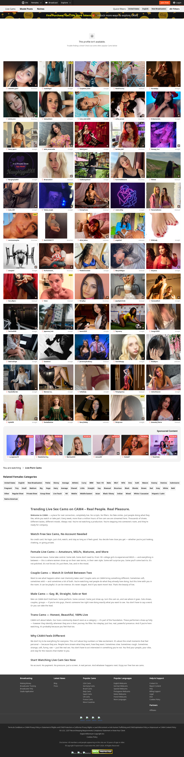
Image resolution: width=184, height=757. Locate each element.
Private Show (32, 493)
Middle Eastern (86, 493)
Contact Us (154, 683)
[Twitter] (94, 719)
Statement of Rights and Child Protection (57, 727)
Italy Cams (87, 691)
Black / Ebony (108, 493)
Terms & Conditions (15, 727)
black (127, 488)
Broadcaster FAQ (26, 689)
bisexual (107, 488)
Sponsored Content (167, 430)
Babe (109, 483)
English (145, 9)
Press (56, 686)
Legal (152, 694)
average (64, 488)
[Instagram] (88, 719)
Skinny (56, 483)
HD (66, 493)
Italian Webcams (120, 694)
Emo (130, 483)
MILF (116, 483)
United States (133, 9)
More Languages (120, 699)
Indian (120, 493)
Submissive (174, 483)
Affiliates (153, 710)
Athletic (75, 483)
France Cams (88, 699)
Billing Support (155, 691)
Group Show (45, 493)
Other (6, 493)
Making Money (25, 683)
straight (91, 488)
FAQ (151, 689)
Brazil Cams (87, 689)
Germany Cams (89, 686)
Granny (154, 483)
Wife (123, 483)
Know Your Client (118, 730)
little (82, 488)
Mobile (74, 493)
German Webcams (121, 686)
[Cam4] (9, 3)
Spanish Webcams (120, 689)
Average (65, 483)
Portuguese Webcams (122, 691)
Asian (98, 493)
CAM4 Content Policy (168, 727)
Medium (33, 488)
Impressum (154, 727)
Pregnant (8, 488)
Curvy (84, 483)
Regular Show (17, 493)
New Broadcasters (159, 9)
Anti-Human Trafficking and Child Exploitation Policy (128, 727)
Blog (55, 683)
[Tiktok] (82, 719)
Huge (48, 488)
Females (35, 2)
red (151, 488)
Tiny (17, 488)
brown (143, 488)
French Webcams (120, 697)
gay (99, 488)
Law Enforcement (100, 727)
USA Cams (87, 683)
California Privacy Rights (83, 727)
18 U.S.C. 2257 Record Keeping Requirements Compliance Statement (84, 730)
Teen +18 (100, 483)
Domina (163, 483)
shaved (74, 488)
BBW (91, 483)
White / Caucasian (141, 493)
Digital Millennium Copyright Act (92, 734)
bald (173, 488)
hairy (56, 488)
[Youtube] (100, 719)
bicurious (118, 488)
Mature (145, 483)
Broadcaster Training (28, 686)
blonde (135, 488)
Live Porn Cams (33, 467)
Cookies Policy (155, 699)
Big (41, 488)
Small (24, 488)
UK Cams (86, 697)
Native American (11, 499)
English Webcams (120, 683)
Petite (47, 483)
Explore (64, 2)
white (165, 488)
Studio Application (27, 691)
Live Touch (57, 493)
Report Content (155, 686)
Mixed (128, 493)
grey (158, 488)
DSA (151, 697)
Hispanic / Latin (158, 493)
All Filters (174, 8)
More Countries (89, 702)
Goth (137, 483)
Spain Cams (87, 694)
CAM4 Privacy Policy (32, 727)
